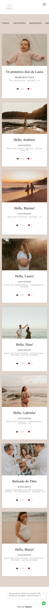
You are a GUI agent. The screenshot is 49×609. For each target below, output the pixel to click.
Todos (5, 23)
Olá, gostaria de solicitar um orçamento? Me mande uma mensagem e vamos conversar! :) (25, 594)
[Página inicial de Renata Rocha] (9, 7)
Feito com (24, 607)
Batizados (36, 23)
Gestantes (20, 23)
